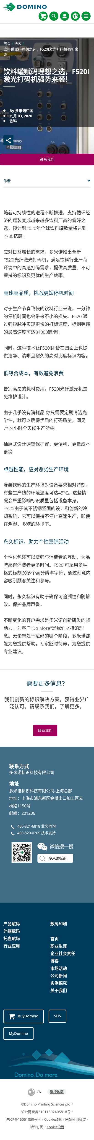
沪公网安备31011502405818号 (45, 1111)
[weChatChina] (43, 852)
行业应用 (11, 946)
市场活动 (58, 968)
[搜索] (53, 16)
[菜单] (86, 16)
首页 (54, 938)
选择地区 (57, 1091)
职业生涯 (58, 946)
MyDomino (18, 1033)
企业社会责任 (62, 953)
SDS (57, 1016)
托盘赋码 (11, 938)
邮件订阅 (36, 1127)
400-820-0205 (28, 832)
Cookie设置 (55, 1127)
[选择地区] (75, 16)
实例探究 (58, 983)
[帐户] (64, 16)
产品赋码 (11, 924)
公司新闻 (58, 976)
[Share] (8, 140)
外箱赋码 (11, 931)
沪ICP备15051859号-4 (23, 1119)
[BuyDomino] (43, 16)
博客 (54, 961)
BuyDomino (28, 1016)
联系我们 (47, 159)
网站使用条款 (75, 1119)
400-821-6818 (28, 826)
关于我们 (58, 990)
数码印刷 (58, 924)
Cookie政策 (53, 1119)
